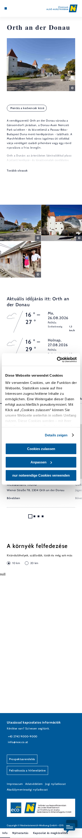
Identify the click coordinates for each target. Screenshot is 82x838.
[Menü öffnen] (6, 8)
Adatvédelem (34, 784)
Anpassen (38, 462)
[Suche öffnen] (19, 8)
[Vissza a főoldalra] (61, 8)
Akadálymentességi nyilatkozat (27, 789)
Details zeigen (56, 435)
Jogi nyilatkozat (55, 784)
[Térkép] (12, 8)
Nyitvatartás (20, 833)
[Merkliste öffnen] (16, 8)
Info (5, 833)
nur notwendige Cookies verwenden (41, 475)
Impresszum (15, 784)
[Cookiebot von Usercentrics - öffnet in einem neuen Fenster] (58, 360)
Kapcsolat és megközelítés (50, 833)
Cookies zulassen (41, 449)
